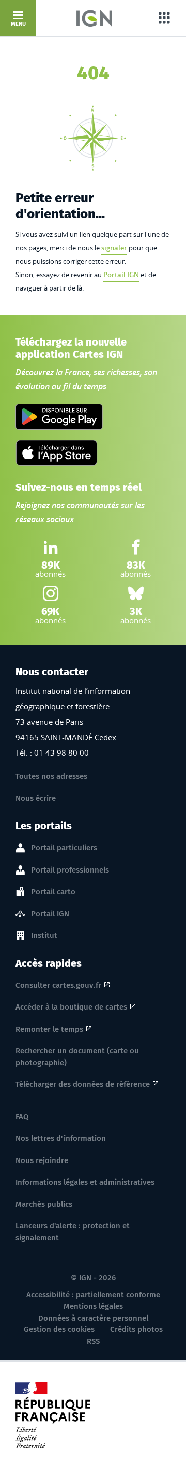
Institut (44, 935)
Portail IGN (121, 274)
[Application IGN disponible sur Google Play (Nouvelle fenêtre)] (59, 417)
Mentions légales (93, 1306)
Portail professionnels (70, 870)
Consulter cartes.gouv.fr (58, 985)
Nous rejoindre (42, 1160)
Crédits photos (136, 1329)
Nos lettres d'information (61, 1138)
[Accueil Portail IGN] (94, 18)
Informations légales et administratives (85, 1182)
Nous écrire (36, 798)
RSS (93, 1341)
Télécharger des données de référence (83, 1084)
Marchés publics (44, 1204)
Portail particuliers (64, 847)
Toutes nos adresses (51, 776)
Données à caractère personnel (93, 1318)
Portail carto (53, 891)
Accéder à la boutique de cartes (71, 1007)
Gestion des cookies (59, 1329)
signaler (114, 247)
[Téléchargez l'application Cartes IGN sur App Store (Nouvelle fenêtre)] (57, 453)
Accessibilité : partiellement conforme (93, 1295)
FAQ (22, 1116)
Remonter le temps (49, 1029)
